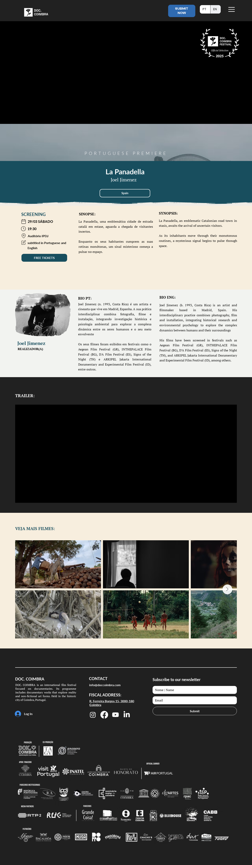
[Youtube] (115, 715)
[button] (125, 193)
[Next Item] (227, 589)
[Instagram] (93, 715)
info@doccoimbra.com (104, 685)
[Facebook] (104, 715)
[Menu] (232, 9)
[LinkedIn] (127, 715)
